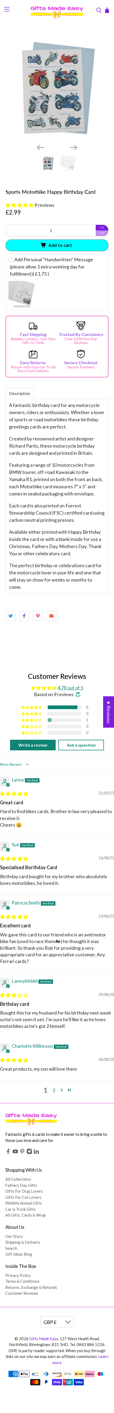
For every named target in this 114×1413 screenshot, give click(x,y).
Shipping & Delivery (22, 1242)
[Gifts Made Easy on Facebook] (8, 1152)
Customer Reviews (21, 1293)
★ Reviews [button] (109, 712)
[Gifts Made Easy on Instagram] (29, 1152)
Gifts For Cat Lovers (23, 1197)
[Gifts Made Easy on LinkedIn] (36, 1152)
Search (11, 1248)
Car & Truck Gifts (20, 1209)
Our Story (14, 1236)
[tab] (19, 393)
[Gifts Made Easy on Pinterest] (22, 1152)
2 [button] (53, 1090)
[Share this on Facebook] (24, 616)
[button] (20, 205)
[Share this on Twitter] (11, 616)
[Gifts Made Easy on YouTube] (15, 1152)
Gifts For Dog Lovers (24, 1191)
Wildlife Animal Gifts (23, 1203)
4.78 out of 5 (70, 688)
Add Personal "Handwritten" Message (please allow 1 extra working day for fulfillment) (51, 266)
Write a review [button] (32, 744)
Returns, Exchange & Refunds (31, 1287)
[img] (14, 794)
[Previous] (40, 148)
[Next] (74, 148)
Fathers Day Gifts (21, 1185)
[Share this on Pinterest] (38, 616)
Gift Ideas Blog (18, 1254)
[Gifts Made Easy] (57, 10)
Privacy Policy (18, 1275)
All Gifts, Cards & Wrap (25, 1215)
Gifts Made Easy (43, 1338)
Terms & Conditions (22, 1281)
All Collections (18, 1179)
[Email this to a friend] (51, 616)
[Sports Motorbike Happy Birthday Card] (57, 88)
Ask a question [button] (81, 744)
